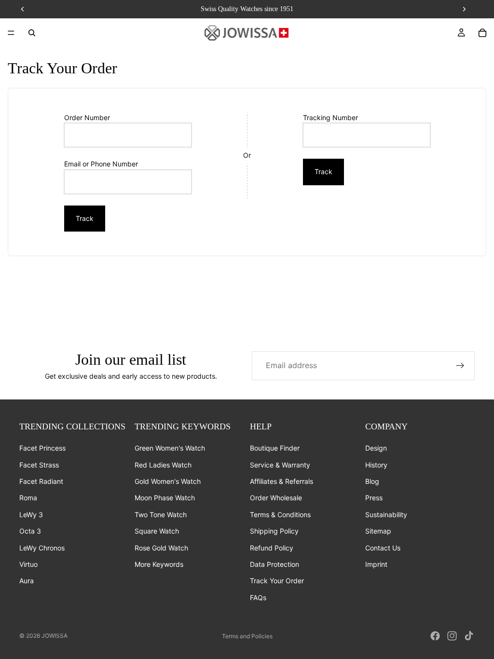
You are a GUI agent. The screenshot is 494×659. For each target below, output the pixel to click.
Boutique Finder (275, 448)
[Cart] (482, 32)
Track (85, 218)
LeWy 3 (31, 514)
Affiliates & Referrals (281, 481)
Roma (28, 498)
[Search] (31, 32)
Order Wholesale (276, 498)
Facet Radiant (41, 481)
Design (376, 448)
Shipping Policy (274, 531)
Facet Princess (42, 448)
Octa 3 (30, 531)
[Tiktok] (469, 636)
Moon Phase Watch (165, 498)
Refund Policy (271, 547)
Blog (372, 481)
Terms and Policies (247, 636)
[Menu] (11, 33)
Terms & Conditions (280, 514)
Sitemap (378, 531)
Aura (26, 581)
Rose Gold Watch (161, 547)
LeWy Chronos (42, 547)
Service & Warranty (280, 464)
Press (374, 498)
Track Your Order (277, 581)
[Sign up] (460, 366)
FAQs (258, 597)
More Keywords (159, 564)
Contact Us (382, 547)
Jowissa (54, 635)
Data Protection (274, 564)
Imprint (376, 564)
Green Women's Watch (170, 448)
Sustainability (386, 514)
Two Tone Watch (161, 514)
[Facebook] (435, 636)
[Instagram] (452, 636)
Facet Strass (39, 464)
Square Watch (157, 531)
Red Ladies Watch (163, 464)
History (376, 464)
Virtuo (28, 564)
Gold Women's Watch (168, 481)
